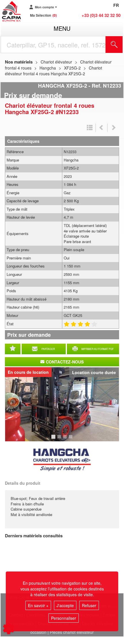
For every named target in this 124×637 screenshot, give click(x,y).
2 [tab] (60, 439)
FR (116, 5)
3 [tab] (66, 439)
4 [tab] (71, 439)
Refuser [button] (89, 605)
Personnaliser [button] (63, 618)
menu (62, 28)
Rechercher (121, 44)
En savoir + (38, 605)
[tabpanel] (62, 404)
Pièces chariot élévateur (72, 632)
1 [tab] (54, 439)
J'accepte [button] (65, 605)
